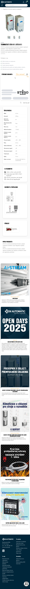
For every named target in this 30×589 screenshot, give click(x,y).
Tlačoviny (4, 577)
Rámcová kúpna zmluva (7, 570)
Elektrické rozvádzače (21, 541)
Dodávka (4, 563)
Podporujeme (5, 578)
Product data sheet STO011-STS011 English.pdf (14, 174)
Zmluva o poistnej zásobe (8, 575)
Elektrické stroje (19, 543)
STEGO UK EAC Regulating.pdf (13, 179)
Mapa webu (18, 553)
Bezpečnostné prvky (20, 545)
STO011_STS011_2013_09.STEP (13, 172)
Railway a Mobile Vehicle (21, 548)
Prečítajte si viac (4, 58)
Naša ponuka (5, 562)
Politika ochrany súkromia (8, 580)
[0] (26, 2)
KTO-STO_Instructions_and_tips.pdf (14, 177)
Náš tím (18, 560)
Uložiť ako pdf (26, 102)
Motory (17, 546)
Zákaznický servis (20, 558)
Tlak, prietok (19, 550)
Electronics (18, 551)
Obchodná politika (6, 565)
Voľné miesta (5, 581)
